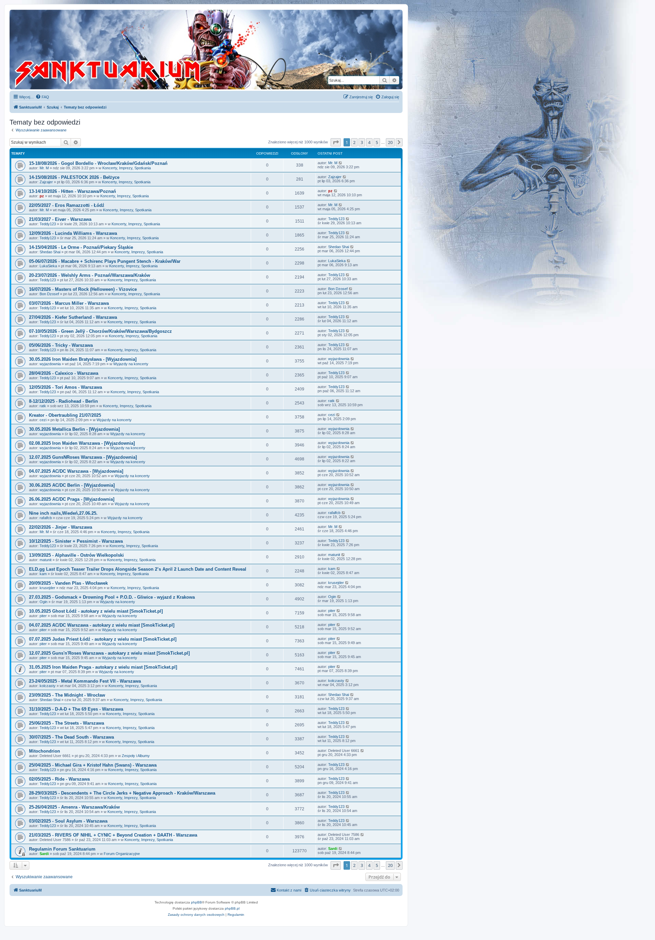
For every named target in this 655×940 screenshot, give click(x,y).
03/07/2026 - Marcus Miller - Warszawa (69, 303)
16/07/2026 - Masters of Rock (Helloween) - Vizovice (83, 289)
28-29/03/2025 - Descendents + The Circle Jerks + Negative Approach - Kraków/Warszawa (122, 793)
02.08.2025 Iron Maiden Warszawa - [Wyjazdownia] (82, 443)
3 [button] (362, 142)
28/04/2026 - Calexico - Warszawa (63, 373)
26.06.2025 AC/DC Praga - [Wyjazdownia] (71, 499)
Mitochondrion (44, 751)
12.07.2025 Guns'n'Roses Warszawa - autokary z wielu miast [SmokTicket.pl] (109, 653)
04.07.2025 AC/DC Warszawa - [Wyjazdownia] (76, 471)
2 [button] (354, 142)
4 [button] (369, 142)
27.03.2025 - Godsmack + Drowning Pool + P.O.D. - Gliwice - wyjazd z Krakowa (112, 597)
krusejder (47, 588)
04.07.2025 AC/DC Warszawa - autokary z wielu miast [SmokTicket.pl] (101, 625)
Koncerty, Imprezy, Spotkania (126, 168)
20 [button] (390, 142)
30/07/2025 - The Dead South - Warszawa (71, 737)
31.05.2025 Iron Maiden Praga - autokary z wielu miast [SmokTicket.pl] (103, 667)
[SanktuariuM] (139, 49)
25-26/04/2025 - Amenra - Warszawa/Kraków (74, 807)
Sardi (44, 854)
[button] (336, 142)
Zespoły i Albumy (136, 756)
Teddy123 (48, 224)
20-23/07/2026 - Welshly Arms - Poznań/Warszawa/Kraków (89, 275)
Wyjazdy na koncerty (130, 364)
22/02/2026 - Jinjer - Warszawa (60, 527)
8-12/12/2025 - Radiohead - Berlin (63, 401)
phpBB (196, 902)
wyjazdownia (50, 364)
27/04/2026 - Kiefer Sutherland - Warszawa (73, 317)
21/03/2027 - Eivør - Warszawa (60, 219)
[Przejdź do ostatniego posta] (340, 163)
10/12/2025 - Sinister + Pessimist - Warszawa (76, 541)
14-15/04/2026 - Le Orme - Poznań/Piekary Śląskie (81, 247)
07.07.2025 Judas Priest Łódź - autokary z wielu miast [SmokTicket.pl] (102, 639)
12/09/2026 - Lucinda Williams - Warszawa (73, 233)
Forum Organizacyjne (122, 854)
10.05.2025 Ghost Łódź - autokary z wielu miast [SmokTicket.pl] (96, 611)
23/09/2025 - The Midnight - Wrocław (67, 695)
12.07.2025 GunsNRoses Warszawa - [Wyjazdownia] (83, 457)
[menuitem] (42, 97)
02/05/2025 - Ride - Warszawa (59, 779)
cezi (43, 420)
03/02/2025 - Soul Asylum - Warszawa (68, 821)
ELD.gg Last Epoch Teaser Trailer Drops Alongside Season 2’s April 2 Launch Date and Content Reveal (137, 569)
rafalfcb (46, 518)
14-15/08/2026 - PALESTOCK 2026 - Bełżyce (74, 177)
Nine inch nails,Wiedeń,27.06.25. (63, 513)
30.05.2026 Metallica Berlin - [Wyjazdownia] (74, 429)
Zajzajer (46, 182)
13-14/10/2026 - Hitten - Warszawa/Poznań (72, 191)
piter (43, 616)
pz (42, 196)
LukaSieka (48, 266)
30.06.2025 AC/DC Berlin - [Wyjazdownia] (72, 485)
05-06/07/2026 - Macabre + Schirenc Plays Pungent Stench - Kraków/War (104, 261)
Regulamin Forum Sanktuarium (62, 849)
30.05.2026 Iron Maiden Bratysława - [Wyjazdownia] (82, 359)
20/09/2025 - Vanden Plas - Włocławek (68, 583)
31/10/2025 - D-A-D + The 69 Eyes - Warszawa (76, 709)
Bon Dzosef (49, 294)
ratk (43, 406)
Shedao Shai (50, 252)
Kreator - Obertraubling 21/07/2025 (65, 415)
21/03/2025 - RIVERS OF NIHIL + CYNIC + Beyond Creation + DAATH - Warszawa (113, 835)
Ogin (43, 602)
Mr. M (44, 168)
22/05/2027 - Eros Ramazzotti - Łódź (66, 205)
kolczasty (48, 686)
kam (43, 574)
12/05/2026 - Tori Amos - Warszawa (65, 387)
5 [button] (377, 142)
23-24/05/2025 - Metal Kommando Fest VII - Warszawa (85, 681)
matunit (46, 560)
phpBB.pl (232, 908)
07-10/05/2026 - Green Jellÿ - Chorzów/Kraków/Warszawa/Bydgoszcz (100, 331)
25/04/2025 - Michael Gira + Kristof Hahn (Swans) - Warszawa (93, 765)
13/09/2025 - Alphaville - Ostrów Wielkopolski (76, 555)
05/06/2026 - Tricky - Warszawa (61, 345)
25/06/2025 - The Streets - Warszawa (66, 723)
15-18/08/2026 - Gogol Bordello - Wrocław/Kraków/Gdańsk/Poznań (98, 163)
